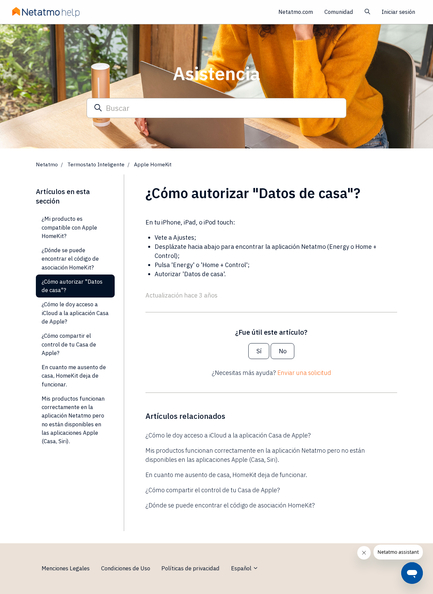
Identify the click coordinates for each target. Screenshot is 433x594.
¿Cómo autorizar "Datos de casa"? (72, 286)
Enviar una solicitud (304, 373)
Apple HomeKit (153, 164)
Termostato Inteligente (95, 164)
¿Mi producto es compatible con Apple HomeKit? (69, 227)
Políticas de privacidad (190, 568)
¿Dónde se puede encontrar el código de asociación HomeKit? (230, 505)
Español (242, 568)
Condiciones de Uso (125, 568)
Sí (258, 351)
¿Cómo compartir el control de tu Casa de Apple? (212, 490)
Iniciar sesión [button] (398, 12)
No (283, 351)
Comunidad (338, 12)
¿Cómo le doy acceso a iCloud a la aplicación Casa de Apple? (228, 435)
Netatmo (47, 164)
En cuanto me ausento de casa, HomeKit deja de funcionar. (226, 475)
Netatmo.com (295, 12)
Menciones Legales (66, 568)
